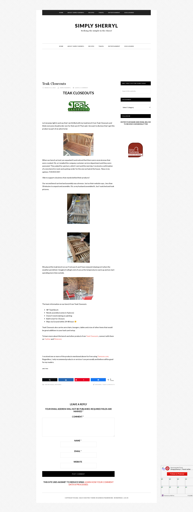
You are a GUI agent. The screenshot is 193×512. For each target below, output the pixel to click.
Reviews (58, 384)
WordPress (118, 498)
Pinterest (58, 339)
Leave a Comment (81, 87)
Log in (126, 498)
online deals (49, 384)
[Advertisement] (96, 67)
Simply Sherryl (96, 26)
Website (78, 462)
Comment (78, 416)
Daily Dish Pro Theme (87, 498)
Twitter (48, 339)
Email (77, 451)
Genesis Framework (105, 498)
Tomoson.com (103, 356)
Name (77, 440)
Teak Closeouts (92, 336)
